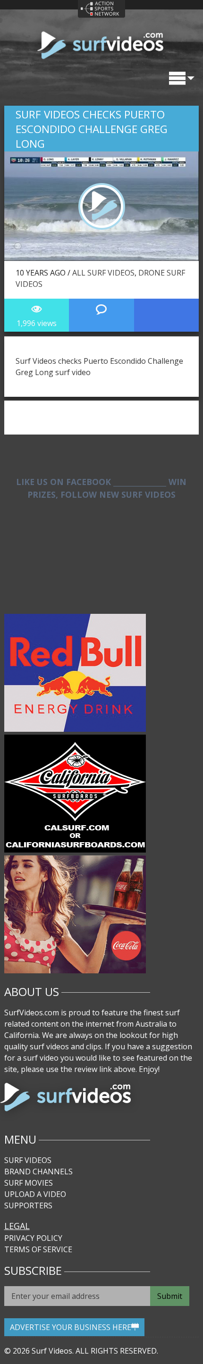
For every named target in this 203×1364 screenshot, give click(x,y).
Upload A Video (35, 1194)
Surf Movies (28, 1183)
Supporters (28, 1205)
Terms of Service (38, 1249)
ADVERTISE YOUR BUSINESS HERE (70, 1327)
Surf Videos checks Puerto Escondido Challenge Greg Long (92, 129)
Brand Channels (38, 1171)
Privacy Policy (33, 1238)
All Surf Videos (103, 273)
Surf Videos (27, 1160)
